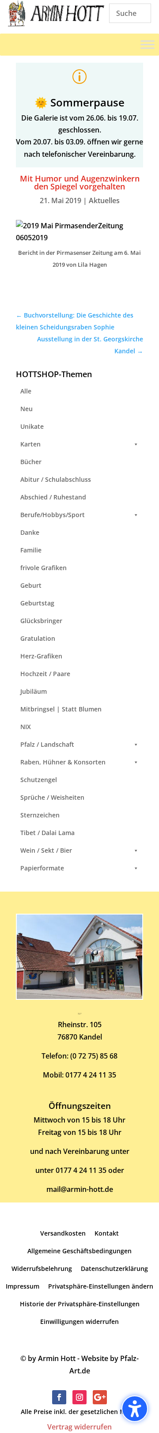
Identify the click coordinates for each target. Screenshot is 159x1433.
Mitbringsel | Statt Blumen (61, 709)
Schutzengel (38, 779)
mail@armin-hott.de (79, 1189)
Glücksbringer (41, 620)
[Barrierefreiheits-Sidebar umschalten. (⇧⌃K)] (134, 1408)
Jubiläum (33, 691)
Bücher (31, 462)
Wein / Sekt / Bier (46, 850)
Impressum (22, 1286)
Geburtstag (37, 603)
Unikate (32, 426)
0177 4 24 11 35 (90, 1075)
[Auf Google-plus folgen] (100, 1397)
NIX (25, 726)
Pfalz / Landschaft (47, 744)
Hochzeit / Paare (45, 673)
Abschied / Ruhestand (53, 497)
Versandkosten (63, 1233)
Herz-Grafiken (41, 656)
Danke (29, 532)
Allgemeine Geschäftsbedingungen (79, 1251)
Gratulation (37, 638)
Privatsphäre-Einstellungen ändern (100, 1286)
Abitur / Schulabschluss (55, 479)
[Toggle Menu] (147, 44)
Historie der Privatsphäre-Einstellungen (80, 1304)
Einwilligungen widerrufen (79, 1321)
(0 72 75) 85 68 (93, 1056)
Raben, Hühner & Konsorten (63, 762)
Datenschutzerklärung (114, 1268)
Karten (30, 444)
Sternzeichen (40, 815)
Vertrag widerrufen (79, 1427)
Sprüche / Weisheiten (52, 797)
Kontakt (107, 1233)
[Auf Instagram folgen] (79, 1397)
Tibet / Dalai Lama (47, 832)
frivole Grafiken (43, 567)
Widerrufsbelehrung (41, 1268)
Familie (31, 550)
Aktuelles (104, 200)
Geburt (31, 585)
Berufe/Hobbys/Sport (52, 514)
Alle (25, 391)
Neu (26, 409)
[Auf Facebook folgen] (59, 1397)
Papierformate (42, 868)
